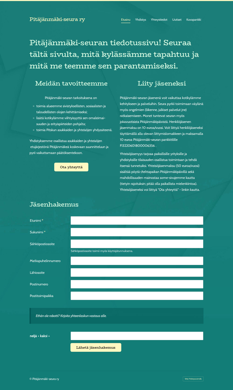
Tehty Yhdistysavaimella (193, 379)
